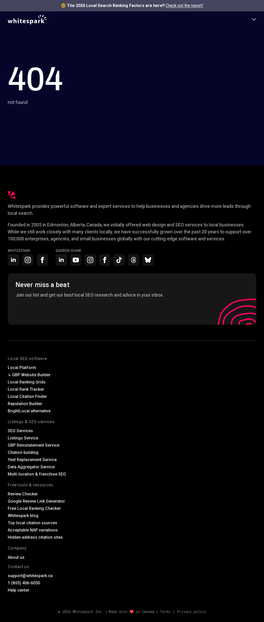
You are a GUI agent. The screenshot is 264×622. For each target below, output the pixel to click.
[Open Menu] (254, 20)
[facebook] (42, 260)
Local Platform (22, 367)
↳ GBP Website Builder (29, 374)
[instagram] (28, 260)
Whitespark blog (23, 515)
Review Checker (23, 494)
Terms (165, 611)
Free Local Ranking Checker (34, 508)
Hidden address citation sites (35, 537)
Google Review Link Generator (36, 501)
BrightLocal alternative (29, 410)
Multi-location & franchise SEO (37, 474)
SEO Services (20, 430)
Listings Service (23, 438)
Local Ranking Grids (27, 382)
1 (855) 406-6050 (24, 582)
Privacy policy (191, 611)
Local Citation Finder (27, 396)
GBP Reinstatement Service (33, 445)
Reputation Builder (25, 403)
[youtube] (75, 260)
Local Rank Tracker (26, 389)
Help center (18, 590)
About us (16, 557)
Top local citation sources (32, 522)
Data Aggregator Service (31, 466)
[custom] (119, 260)
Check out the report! (184, 5)
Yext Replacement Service (32, 459)
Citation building (23, 452)
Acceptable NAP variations (33, 530)
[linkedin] (13, 260)
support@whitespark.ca (30, 575)
